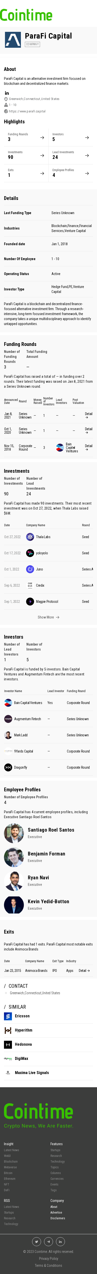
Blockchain (11, 1161)
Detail (89, 414)
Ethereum (9, 1178)
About (53, 1207)
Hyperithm (23, 1030)
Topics (54, 1167)
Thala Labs (70, 508)
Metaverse (10, 1167)
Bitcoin (8, 1173)
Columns (55, 1173)
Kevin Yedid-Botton (48, 901)
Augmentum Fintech (39, 674)
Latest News (11, 1150)
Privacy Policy (48, 1259)
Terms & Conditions (48, 1266)
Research (56, 1156)
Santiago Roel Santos (35, 817)
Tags (53, 1190)
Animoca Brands (26, 949)
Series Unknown (62, 213)
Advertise (56, 1212)
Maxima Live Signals (32, 1072)
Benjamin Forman (46, 854)
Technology (57, 1161)
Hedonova (23, 1044)
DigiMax (21, 1058)
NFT (6, 1184)
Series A (87, 569)
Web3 (7, 1156)
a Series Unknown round (22, 386)
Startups (55, 1150)
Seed (85, 537)
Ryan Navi (38, 878)
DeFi (6, 1190)
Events (54, 1184)
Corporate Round (25, 447)
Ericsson (22, 1016)
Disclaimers (57, 1218)
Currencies (57, 1178)
